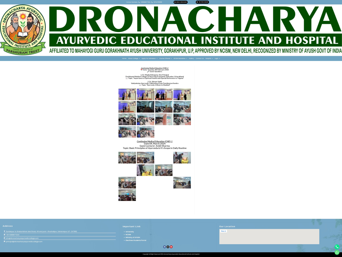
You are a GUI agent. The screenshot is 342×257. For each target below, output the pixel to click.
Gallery (191, 58)
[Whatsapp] (337, 252)
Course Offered (164, 58)
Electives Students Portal (136, 240)
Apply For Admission (149, 58)
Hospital (208, 58)
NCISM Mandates (179, 58)
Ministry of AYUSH (133, 237)
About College (133, 58)
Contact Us (200, 58)
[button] (134, 58)
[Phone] (337, 246)
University (130, 232)
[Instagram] (167, 246)
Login (216, 58)
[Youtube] (171, 246)
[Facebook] (164, 246)
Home (124, 58)
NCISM (128, 234)
